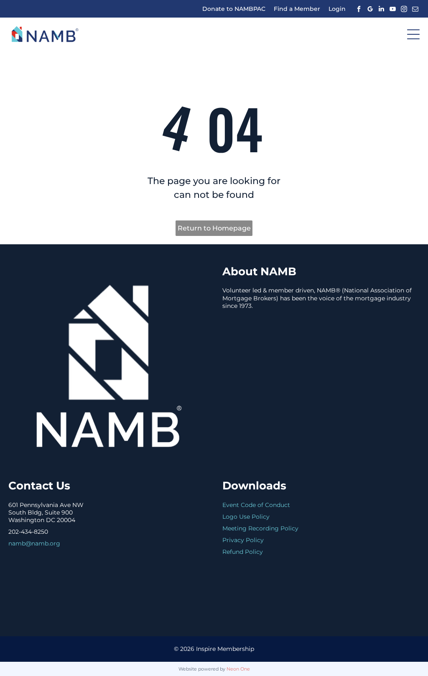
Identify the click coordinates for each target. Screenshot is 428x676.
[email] (415, 8)
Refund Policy (242, 552)
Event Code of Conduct (256, 505)
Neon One (238, 669)
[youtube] (392, 8)
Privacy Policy (243, 540)
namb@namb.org (34, 543)
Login (337, 9)
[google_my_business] (369, 8)
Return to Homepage (214, 228)
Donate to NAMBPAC (233, 9)
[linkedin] (381, 8)
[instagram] (403, 8)
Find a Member (297, 9)
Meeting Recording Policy (260, 528)
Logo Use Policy (246, 516)
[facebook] (358, 8)
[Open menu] (413, 34)
